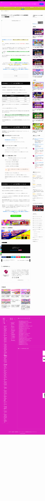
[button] (3, 257)
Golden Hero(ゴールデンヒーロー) (24, 339)
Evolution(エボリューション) (23, 344)
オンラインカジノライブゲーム (38, 220)
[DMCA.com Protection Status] (40, 23)
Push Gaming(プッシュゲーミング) (24, 333)
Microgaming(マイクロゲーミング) (24, 328)
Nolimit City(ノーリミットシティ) (24, 335)
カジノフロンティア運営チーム (6, 275)
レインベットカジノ (5, 412)
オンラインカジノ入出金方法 (38, 223)
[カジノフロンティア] (4, 4)
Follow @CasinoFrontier (14, 250)
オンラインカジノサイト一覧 (38, 216)
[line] (41, 0)
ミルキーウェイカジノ (5, 421)
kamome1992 (36, 142)
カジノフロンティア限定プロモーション (38, 237)
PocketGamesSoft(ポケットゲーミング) (25, 322)
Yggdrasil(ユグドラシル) (23, 329)
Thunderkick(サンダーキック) (23, 323)
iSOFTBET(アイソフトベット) (24, 327)
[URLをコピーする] (28, 257)
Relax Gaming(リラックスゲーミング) (25, 340)
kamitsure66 (36, 146)
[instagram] (40, 0)
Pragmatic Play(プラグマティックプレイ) (25, 338)
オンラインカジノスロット (37, 218)
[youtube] (43, 0)
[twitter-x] (38, 0)
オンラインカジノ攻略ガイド (38, 227)
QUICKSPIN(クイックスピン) (23, 324)
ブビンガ (5, 416)
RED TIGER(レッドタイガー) (23, 334)
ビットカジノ (35, 233)
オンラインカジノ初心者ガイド (38, 225)
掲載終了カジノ (36, 241)
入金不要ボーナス (5, 242)
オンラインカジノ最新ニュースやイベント (38, 230)
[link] (12, 277)
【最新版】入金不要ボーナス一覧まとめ (20, 62)
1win (4, 400)
